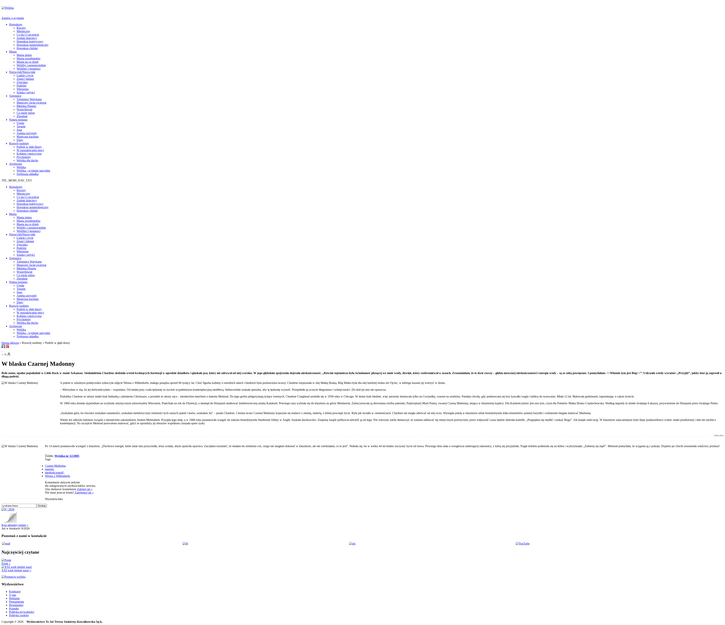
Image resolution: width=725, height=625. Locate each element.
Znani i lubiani (25, 78)
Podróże (21, 85)
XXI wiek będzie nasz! (16, 570)
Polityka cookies (19, 615)
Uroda (20, 123)
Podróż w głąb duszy (29, 146)
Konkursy (15, 591)
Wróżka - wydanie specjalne (33, 170)
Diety (20, 140)
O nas (12, 594)
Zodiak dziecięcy (27, 38)
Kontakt (14, 608)
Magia (13, 51)
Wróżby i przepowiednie (31, 65)
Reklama (14, 598)
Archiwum (15, 163)
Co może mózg (26, 112)
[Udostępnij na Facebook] (4, 347)
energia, (49, 469)
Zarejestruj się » (84, 492)
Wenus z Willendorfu (57, 476)
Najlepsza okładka (28, 174)
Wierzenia (23, 89)
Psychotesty (24, 157)
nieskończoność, (55, 472)
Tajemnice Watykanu (29, 99)
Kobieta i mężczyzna (29, 153)
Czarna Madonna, (55, 465)
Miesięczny (23, 31)
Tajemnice (15, 95)
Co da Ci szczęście (28, 34)
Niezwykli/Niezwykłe (22, 72)
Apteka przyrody (27, 133)
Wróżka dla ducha (27, 160)
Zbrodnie (22, 116)
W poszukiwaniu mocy (30, 150)
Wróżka (21, 167)
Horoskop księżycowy (30, 41)
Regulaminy (16, 605)
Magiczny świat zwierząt (31, 102)
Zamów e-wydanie (13, 18)
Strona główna (10, 342)
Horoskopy (15, 24)
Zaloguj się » (85, 489)
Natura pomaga (18, 119)
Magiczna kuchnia (28, 136)
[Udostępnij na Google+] (7, 347)
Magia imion (24, 55)
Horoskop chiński (27, 48)
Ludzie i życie (25, 75)
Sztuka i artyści (26, 92)
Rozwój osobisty (19, 143)
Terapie (21, 126)
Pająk (6, 563)
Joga (19, 129)
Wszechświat (24, 109)
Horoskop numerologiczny (33, 44)
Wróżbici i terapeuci (28, 68)
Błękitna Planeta (26, 106)
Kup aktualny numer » (15, 525)
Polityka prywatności (21, 611)
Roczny (21, 27)
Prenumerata (16, 601)
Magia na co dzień (28, 61)
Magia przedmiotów (29, 58)
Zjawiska (22, 82)
